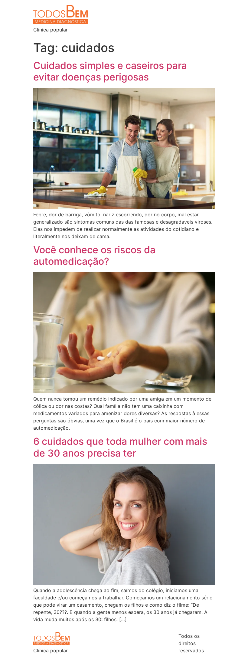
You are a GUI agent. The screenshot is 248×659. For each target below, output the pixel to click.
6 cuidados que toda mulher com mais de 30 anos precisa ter (120, 447)
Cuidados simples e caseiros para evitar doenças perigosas (110, 71)
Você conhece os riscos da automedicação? (94, 255)
